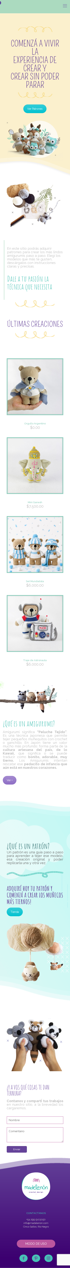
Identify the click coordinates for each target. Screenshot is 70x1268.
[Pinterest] (36, 1258)
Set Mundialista (35, 581)
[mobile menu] (65, 5)
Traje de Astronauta (35, 660)
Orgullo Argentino (35, 423)
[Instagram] (48, 1258)
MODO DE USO (36, 1243)
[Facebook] (23, 1258)
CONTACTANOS (36, 1213)
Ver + (10, 780)
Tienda (15, 911)
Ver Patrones (35, 108)
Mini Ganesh (35, 502)
